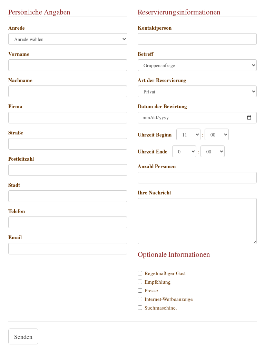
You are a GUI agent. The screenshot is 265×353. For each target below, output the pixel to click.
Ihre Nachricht (154, 192)
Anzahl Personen (157, 166)
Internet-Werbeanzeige (169, 298)
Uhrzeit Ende (152, 151)
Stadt (14, 185)
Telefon (16, 211)
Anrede (16, 27)
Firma (15, 106)
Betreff (145, 54)
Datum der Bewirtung (162, 106)
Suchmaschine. (161, 307)
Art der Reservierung (162, 80)
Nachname (20, 80)
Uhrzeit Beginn (154, 134)
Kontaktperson (154, 27)
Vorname (18, 54)
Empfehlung (158, 281)
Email (15, 237)
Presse (151, 290)
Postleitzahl (21, 158)
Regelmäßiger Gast (165, 273)
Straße (15, 132)
